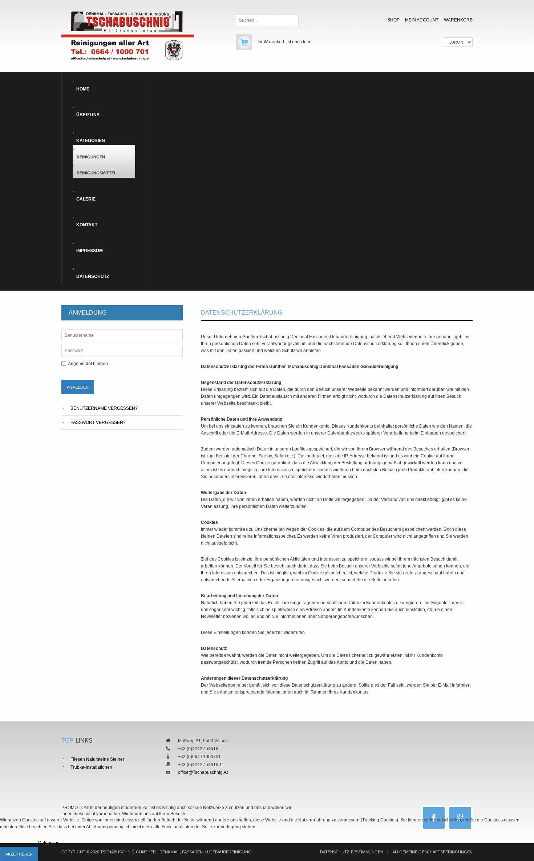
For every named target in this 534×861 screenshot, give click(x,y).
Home (82, 89)
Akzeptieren (19, 854)
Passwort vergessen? (98, 422)
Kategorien (90, 140)
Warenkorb (458, 20)
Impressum (89, 250)
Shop (393, 20)
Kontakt (86, 224)
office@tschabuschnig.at (203, 772)
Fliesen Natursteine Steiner (97, 759)
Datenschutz (92, 276)
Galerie (86, 199)
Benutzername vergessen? (104, 408)
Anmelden (78, 387)
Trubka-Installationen (91, 767)
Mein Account (421, 20)
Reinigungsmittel (97, 173)
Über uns (88, 114)
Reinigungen (91, 157)
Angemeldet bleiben (88, 363)
